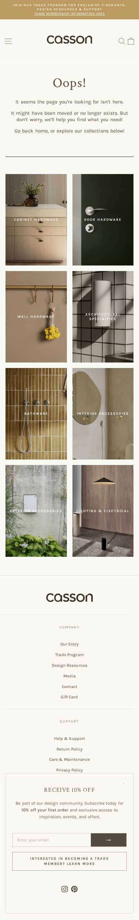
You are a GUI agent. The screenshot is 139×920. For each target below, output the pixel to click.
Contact (69, 686)
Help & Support (69, 738)
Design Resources (69, 665)
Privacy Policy (69, 770)
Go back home (31, 131)
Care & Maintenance (69, 759)
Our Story (69, 644)
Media (69, 675)
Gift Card (69, 696)
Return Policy (70, 749)
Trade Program (69, 654)
